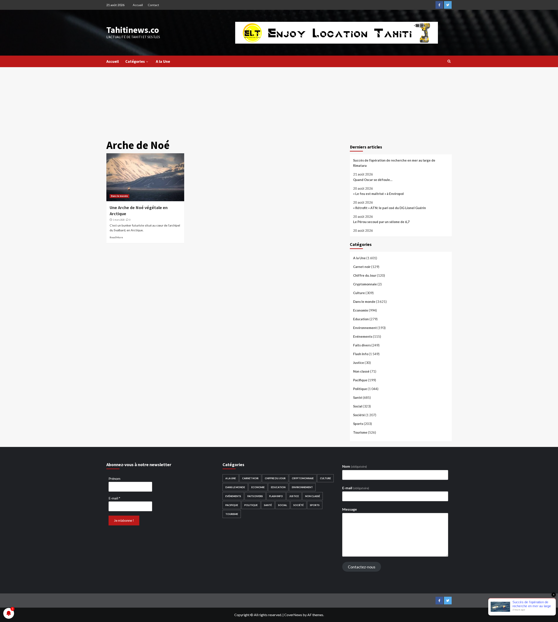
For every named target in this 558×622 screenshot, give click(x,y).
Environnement (365, 328)
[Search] (449, 61)
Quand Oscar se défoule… (372, 180)
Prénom (114, 478)
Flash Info (360, 354)
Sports (358, 424)
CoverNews (293, 615)
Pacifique (360, 380)
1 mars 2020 (118, 219)
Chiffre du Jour (364, 275)
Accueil (138, 5)
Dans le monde (119, 196)
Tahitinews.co (132, 29)
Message (349, 509)
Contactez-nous (361, 566)
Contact (153, 5)
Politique (360, 389)
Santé (357, 397)
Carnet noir (362, 267)
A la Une (163, 61)
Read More (116, 237)
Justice (358, 363)
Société (359, 415)
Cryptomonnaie (365, 284)
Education (361, 319)
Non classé (361, 371)
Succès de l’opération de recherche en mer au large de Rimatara (394, 162)
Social (357, 406)
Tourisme (360, 432)
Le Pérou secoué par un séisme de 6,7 (381, 222)
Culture (359, 293)
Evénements (362, 336)
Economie (360, 310)
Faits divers (362, 345)
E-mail (114, 498)
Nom (354, 466)
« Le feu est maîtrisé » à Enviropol (378, 194)
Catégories (135, 61)
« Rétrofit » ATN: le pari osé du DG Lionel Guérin (389, 208)
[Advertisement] (279, 99)
